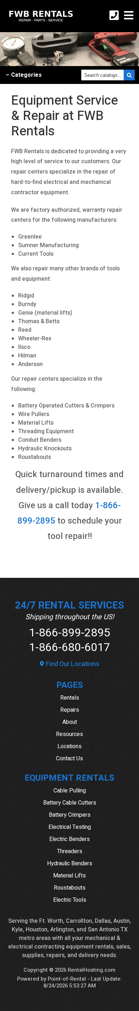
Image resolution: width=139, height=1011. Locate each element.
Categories (26, 75)
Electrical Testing (69, 827)
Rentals (69, 698)
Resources (69, 734)
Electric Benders (69, 839)
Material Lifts (69, 875)
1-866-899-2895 (69, 632)
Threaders (69, 851)
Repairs (69, 710)
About (69, 722)
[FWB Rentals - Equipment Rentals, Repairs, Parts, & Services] (41, 23)
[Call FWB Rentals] (114, 16)
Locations (69, 746)
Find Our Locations (72, 664)
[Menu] (128, 16)
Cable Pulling (69, 790)
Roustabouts (70, 888)
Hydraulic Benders (69, 863)
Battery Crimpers (70, 815)
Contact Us (69, 758)
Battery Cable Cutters (69, 803)
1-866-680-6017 (69, 647)
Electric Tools (69, 900)
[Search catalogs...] (129, 75)
